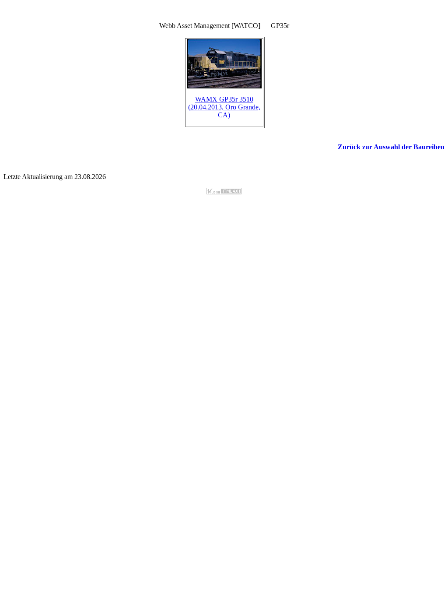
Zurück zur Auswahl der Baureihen (391, 147)
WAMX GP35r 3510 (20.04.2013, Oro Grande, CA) (224, 107)
